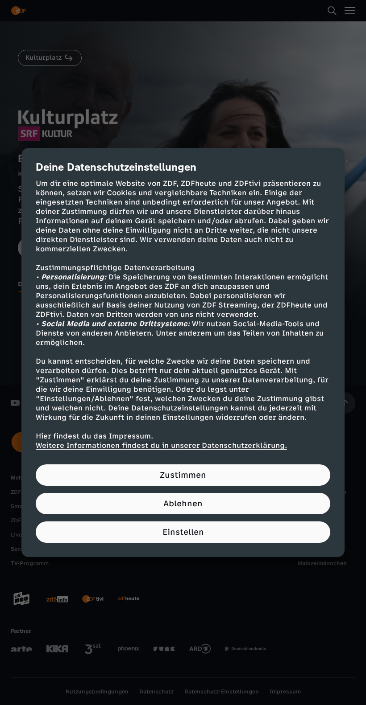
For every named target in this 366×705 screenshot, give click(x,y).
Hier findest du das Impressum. (94, 436)
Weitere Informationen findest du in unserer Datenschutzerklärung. (161, 445)
